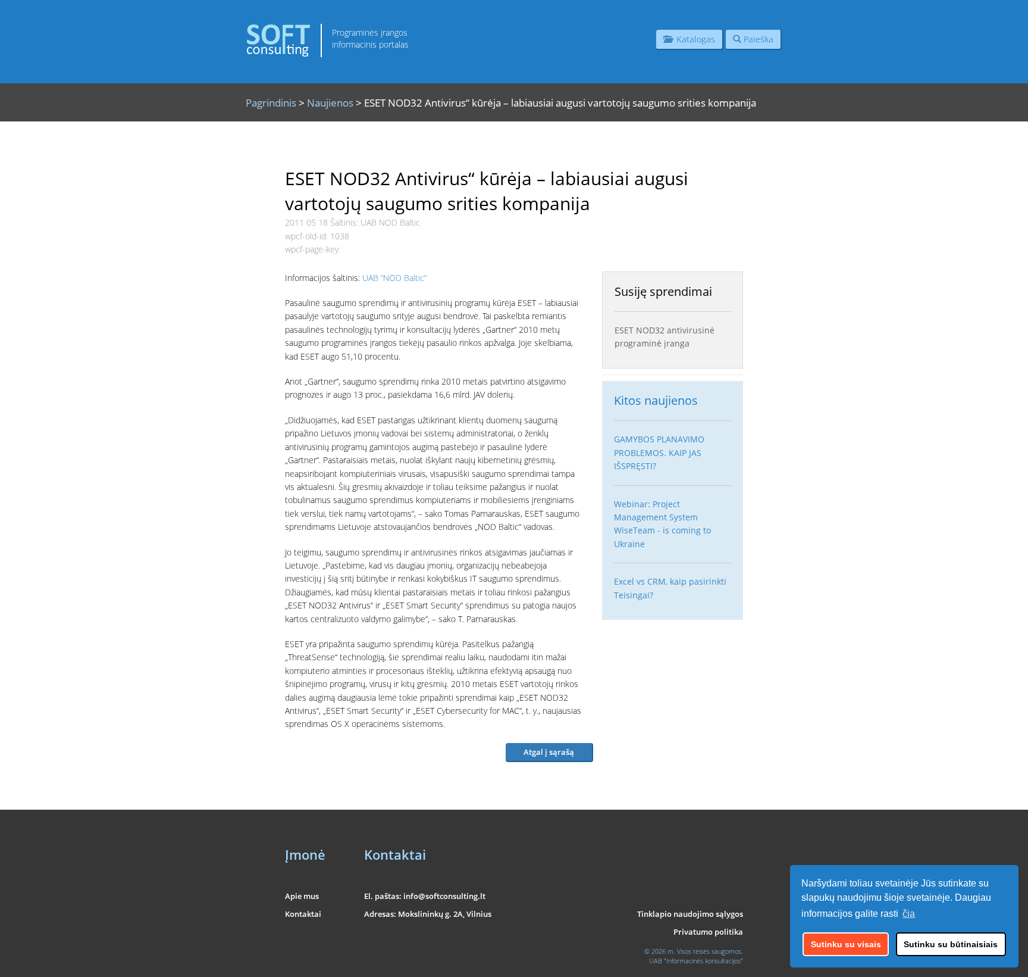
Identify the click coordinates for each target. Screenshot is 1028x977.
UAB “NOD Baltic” (394, 277)
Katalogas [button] (693, 39)
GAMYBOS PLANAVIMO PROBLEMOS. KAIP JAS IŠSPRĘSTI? (659, 452)
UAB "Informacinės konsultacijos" (696, 960)
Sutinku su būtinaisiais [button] (951, 944)
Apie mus (302, 896)
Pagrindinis (271, 103)
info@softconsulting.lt (444, 896)
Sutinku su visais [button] (846, 944)
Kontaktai (303, 914)
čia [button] (908, 914)
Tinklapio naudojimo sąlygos (690, 914)
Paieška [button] (757, 39)
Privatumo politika (708, 931)
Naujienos (330, 103)
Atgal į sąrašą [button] (549, 752)
